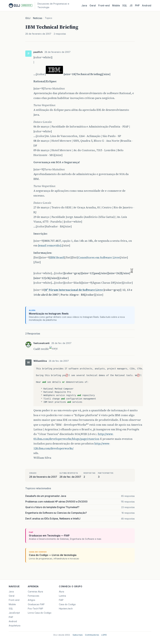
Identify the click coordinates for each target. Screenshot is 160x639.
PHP (137, 5)
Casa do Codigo (67, 604)
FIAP (61, 600)
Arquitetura (14, 625)
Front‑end (104, 5)
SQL (124, 5)
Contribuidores (92, 635)
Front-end (14, 600)
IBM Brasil (57, 257)
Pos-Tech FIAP (35, 608)
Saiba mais (78, 635)
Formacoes (33, 595)
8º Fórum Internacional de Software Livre (74, 290)
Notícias (37, 18)
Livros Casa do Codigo (39, 612)
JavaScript (14, 612)
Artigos (31, 600)
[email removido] (49, 245)
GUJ (27, 18)
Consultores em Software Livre (99, 257)
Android (146, 5)
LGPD (104, 635)
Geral (93, 5)
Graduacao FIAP (36, 604)
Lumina (62, 595)
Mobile (116, 5)
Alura (61, 591)
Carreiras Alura (35, 591)
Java (84, 5)
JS (131, 5)
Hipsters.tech (66, 608)
